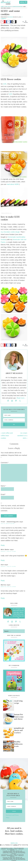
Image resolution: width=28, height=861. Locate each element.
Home (2, 6)
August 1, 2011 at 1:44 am (8, 551)
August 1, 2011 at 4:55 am (8, 566)
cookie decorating (17, 6)
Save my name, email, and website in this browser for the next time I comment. (13, 508)
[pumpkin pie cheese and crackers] (8, 733)
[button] (23, 2)
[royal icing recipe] (8, 705)
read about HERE (13, 184)
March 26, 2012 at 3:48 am (8, 586)
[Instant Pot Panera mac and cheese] (8, 719)
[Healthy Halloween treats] (8, 746)
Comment (5, 462)
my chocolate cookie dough (10, 232)
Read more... (21, 398)
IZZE (4, 84)
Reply (3, 545)
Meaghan (10, 17)
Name (3, 486)
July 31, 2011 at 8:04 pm (7, 523)
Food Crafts (8, 6)
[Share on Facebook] (8, 21)
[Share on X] (14, 21)
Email (3, 494)
